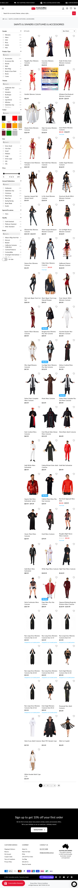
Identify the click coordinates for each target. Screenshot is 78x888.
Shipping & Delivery (9, 849)
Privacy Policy (8, 862)
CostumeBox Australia (13, 877)
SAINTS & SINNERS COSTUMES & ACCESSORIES (21, 19)
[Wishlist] (71, 8)
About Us (24, 849)
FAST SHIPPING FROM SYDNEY (14, 2)
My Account (7, 854)
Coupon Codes (8, 856)
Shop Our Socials (26, 864)
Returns (6, 851)
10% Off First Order (27, 856)
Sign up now (38, 830)
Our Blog (24, 859)
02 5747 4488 (44, 849)
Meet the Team (26, 851)
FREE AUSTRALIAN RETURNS (39, 2)
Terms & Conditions (9, 859)
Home (5, 19)
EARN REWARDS (61, 2)
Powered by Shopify (24, 877)
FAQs (23, 854)
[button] (3, 8)
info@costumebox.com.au (47, 852)
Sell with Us (25, 862)
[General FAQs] (67, 8)
